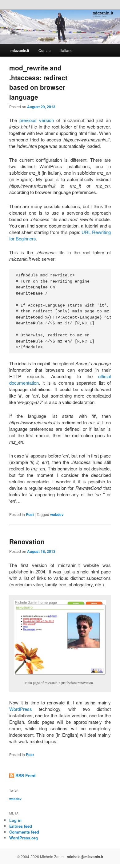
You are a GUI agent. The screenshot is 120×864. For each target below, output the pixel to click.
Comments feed (24, 832)
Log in (15, 820)
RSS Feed (25, 775)
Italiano (66, 50)
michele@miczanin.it (85, 856)
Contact (44, 50)
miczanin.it (19, 50)
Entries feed (20, 826)
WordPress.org (23, 838)
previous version (36, 120)
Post (30, 514)
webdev (57, 514)
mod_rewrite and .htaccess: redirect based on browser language (38, 82)
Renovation (27, 541)
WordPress (20, 709)
